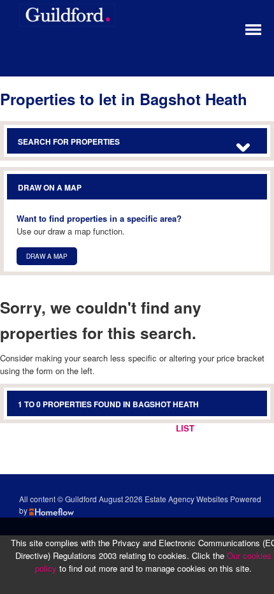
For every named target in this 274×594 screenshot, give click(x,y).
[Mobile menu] (253, 28)
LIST (185, 428)
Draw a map (47, 256)
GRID (216, 428)
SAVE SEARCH (134, 428)
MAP (248, 428)
